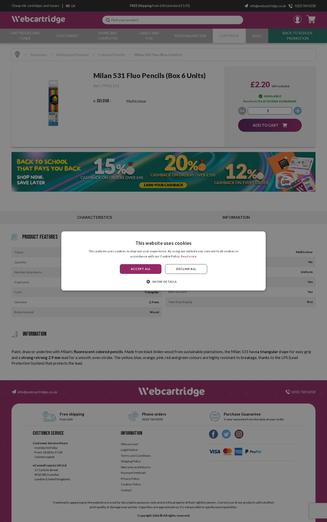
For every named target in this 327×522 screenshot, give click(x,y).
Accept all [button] (141, 269)
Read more (189, 256)
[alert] (163, 261)
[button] (163, 281)
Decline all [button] (186, 269)
